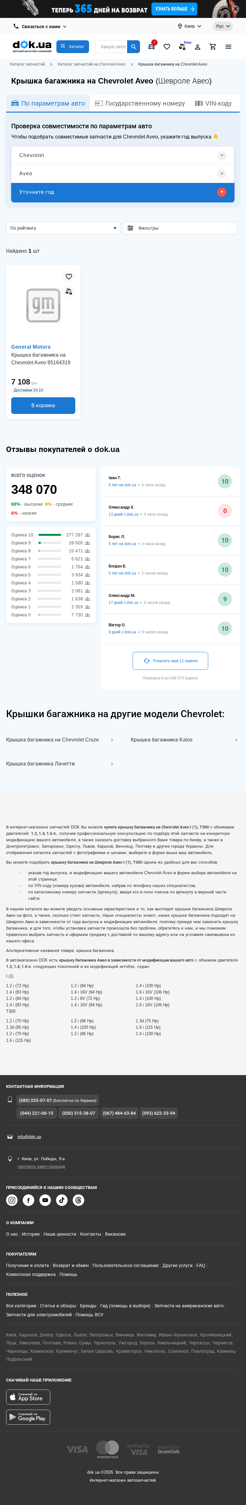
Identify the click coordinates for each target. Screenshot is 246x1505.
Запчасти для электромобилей (39, 1314)
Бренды (88, 1305)
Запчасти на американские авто (189, 1305)
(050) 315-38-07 (78, 1113)
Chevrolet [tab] (31, 155)
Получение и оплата (27, 1265)
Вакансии (115, 1234)
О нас (12, 1234)
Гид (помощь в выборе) (125, 1305)
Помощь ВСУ (89, 1314)
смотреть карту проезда (41, 1166)
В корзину (43, 405)
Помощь (69, 1274)
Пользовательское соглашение (126, 1265)
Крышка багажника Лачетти (40, 764)
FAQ (200, 1265)
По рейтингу (23, 228)
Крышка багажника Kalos (162, 740)
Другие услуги (177, 1265)
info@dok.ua (29, 1136)
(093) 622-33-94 (158, 1113)
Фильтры (185, 228)
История (31, 1234)
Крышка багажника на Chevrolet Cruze (52, 740)
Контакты (90, 1234)
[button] (72, 46)
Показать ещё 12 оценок (175, 661)
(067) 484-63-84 (119, 1113)
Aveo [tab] (25, 173)
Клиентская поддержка (31, 1274)
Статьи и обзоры (58, 1305)
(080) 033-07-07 (35, 1100)
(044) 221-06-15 (36, 1113)
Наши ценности (60, 1234)
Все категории (21, 1305)
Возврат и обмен (71, 1265)
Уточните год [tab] (36, 192)
